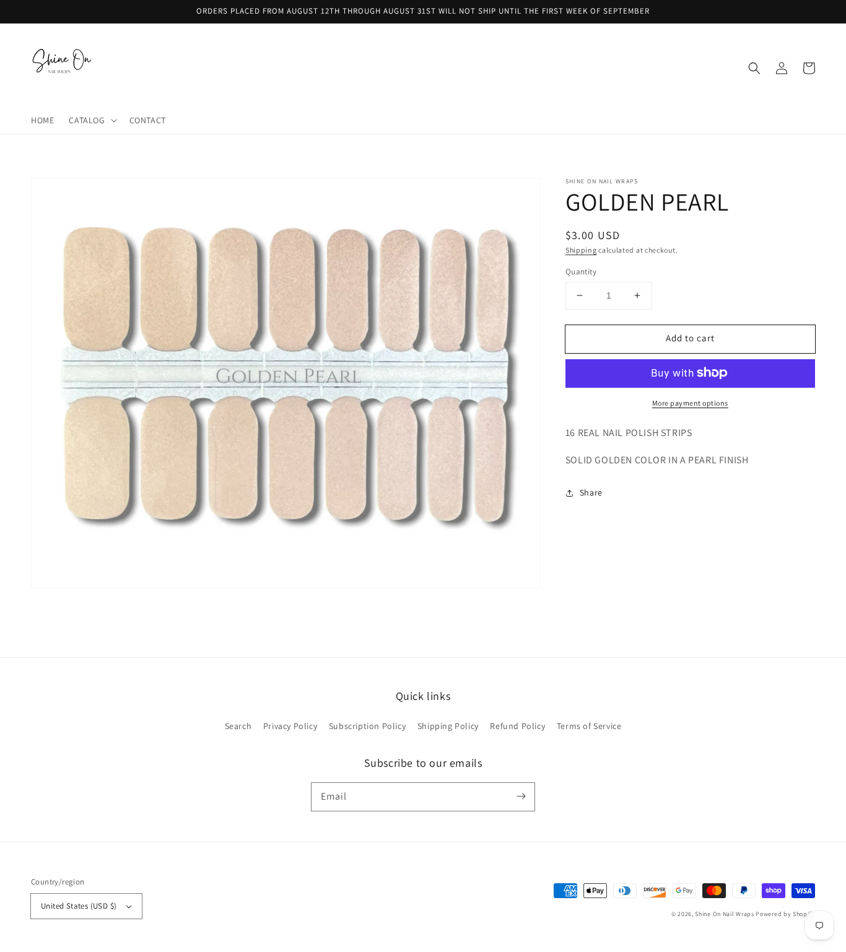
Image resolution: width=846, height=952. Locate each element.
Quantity (580, 271)
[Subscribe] (520, 796)
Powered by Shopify (785, 914)
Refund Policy (517, 725)
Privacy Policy (290, 725)
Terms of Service (589, 725)
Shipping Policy (448, 725)
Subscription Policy (367, 725)
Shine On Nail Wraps (724, 914)
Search (238, 725)
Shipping (581, 250)
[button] (91, 120)
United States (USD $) (78, 906)
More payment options (690, 402)
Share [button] (591, 492)
